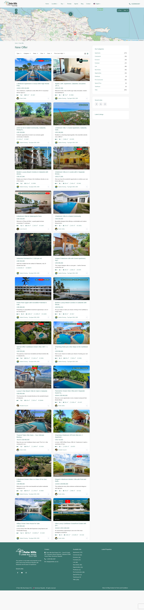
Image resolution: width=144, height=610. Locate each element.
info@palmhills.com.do (52, 561)
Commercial (98, 56)
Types (18, 53)
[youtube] (22, 572)
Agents (76, 3)
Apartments (97, 53)
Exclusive (97, 59)
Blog (82, 3)
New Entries (98, 69)
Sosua (19, 79)
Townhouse (97, 86)
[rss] (100, 104)
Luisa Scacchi (23, 229)
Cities (41, 53)
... (25, 92)
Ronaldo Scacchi (24, 405)
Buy (62, 3)
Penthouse (97, 76)
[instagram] (105, 104)
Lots (96, 66)
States (34, 53)
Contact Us (113, 588)
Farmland (97, 63)
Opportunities (98, 73)
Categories (26, 53)
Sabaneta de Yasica (23, 254)
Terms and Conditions (122, 588)
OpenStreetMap (135, 40)
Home (47, 3)
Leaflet (128, 40)
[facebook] (96, 104)
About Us (104, 588)
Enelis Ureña (23, 98)
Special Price (98, 83)
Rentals (69, 3)
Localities (54, 3)
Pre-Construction (99, 79)
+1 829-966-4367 (51, 559)
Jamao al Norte (22, 519)
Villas (96, 89)
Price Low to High (58, 53)
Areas (48, 53)
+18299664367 (135, 4)
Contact (88, 3)
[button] (75, 33)
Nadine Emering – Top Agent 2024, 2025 (68, 98)
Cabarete (58, 79)
